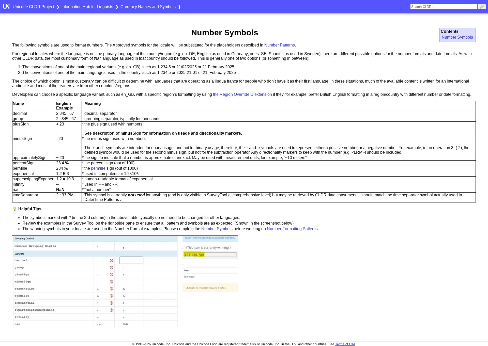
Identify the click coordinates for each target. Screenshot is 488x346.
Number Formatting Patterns (292, 229)
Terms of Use (345, 344)
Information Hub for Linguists (87, 7)
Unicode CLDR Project (33, 7)
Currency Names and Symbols (148, 7)
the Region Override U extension (242, 94)
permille (98, 168)
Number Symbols (457, 37)
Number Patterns (279, 45)
